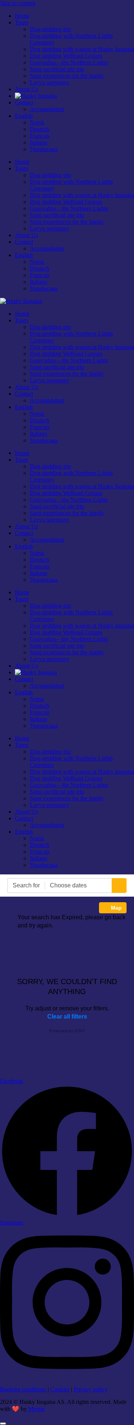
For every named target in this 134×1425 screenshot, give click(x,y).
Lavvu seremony (49, 82)
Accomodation (47, 109)
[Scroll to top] (3, 1423)
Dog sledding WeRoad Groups (66, 56)
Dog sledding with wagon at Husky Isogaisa (82, 49)
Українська (44, 149)
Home (22, 16)
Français (40, 136)
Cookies (60, 1389)
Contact (24, 102)
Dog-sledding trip (50, 29)
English (24, 116)
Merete (36, 1409)
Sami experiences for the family (67, 76)
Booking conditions (23, 1389)
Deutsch (39, 129)
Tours (21, 22)
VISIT (79, 1030)
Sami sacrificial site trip (57, 69)
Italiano (38, 142)
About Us (26, 89)
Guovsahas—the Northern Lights (69, 62)
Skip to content (17, 3)
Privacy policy (91, 1389)
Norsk (37, 122)
